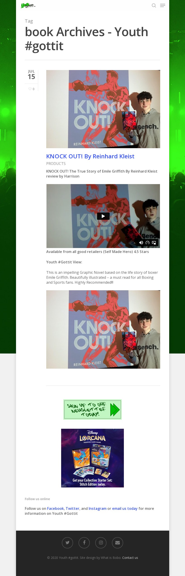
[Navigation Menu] (162, 5)
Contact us (130, 557)
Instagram (98, 508)
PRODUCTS (56, 163)
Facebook (55, 508)
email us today (125, 508)
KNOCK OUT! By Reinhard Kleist (90, 156)
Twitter (72, 508)
